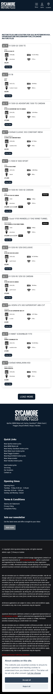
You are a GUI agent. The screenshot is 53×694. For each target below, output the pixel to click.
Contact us (7, 472)
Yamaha (37, 426)
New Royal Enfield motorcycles (15, 456)
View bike (8, 67)
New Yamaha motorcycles (13, 461)
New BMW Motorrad (11, 446)
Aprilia (9, 423)
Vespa (31, 426)
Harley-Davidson (30, 423)
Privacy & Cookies (18, 552)
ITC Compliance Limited (28, 560)
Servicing (7, 468)
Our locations (8, 470)
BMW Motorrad (17, 423)
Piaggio (15, 426)
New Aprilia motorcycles (12, 444)
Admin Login (6, 552)
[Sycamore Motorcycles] (8, 5)
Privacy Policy (9, 506)
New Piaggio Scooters (11, 453)
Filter (44, 15)
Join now (10, 527)
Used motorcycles (10, 465)
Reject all (26, 686)
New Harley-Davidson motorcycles (16, 449)
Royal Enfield (23, 426)
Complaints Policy (10, 509)
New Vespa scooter (10, 458)
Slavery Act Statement (12, 504)
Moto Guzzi (42, 423)
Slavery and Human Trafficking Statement (16, 655)
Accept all (27, 680)
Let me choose (34, 673)
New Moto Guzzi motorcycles (14, 451)
